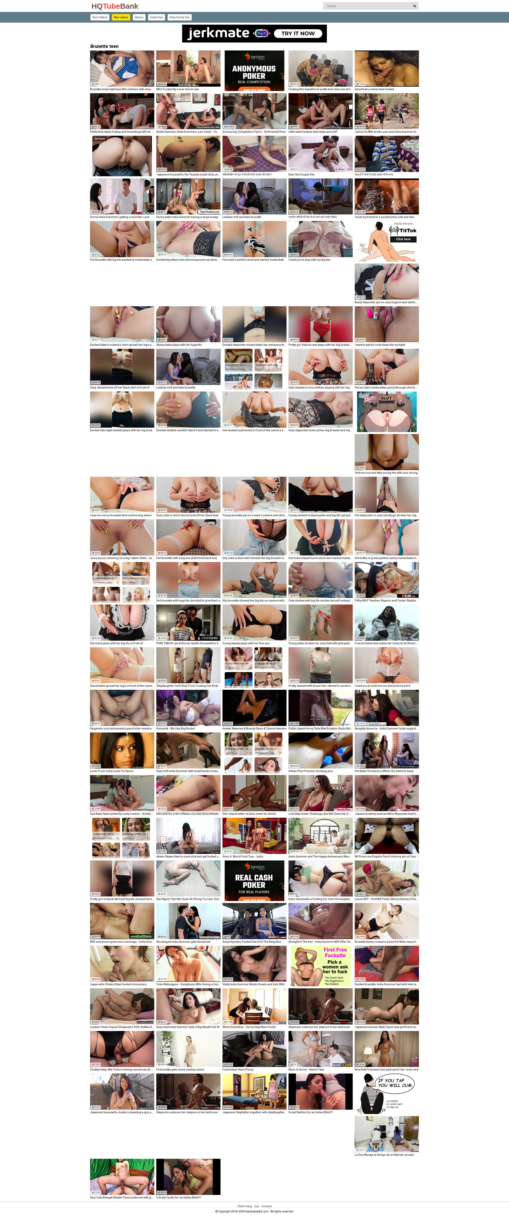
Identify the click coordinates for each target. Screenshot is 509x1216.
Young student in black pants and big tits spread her (320, 515)
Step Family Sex (180, 17)
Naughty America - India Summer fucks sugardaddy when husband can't (387, 728)
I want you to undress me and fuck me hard (382, 685)
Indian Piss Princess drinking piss (310, 771)
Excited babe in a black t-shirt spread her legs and (122, 344)
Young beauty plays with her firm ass (246, 643)
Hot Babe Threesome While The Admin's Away (384, 771)
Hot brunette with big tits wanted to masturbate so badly (122, 259)
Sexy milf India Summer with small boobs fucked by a (188, 771)
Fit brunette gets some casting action (180, 1069)
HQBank (101, 6)
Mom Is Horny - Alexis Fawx (306, 1069)
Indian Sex (156, 17)
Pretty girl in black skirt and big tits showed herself (122, 899)
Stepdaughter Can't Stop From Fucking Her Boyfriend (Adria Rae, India (188, 685)
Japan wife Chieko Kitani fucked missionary (118, 984)
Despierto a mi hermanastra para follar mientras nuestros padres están (122, 728)
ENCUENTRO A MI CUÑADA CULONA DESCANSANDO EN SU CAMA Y (188, 813)
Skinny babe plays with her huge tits (179, 344)
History (139, 17)
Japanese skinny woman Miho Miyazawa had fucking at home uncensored (387, 813)
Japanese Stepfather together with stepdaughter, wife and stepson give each (254, 1112)
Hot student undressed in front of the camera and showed (254, 430)
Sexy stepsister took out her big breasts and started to (320, 430)
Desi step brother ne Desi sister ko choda (249, 813)
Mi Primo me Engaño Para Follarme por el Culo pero (387, 856)
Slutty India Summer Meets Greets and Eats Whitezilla (254, 984)
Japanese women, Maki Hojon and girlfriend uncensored (387, 1027)
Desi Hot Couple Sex (301, 174)
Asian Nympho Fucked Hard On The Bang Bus (251, 941)
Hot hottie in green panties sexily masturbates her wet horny (387, 558)
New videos (121, 17)
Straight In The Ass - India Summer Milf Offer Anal (320, 941)
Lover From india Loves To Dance (111, 771)
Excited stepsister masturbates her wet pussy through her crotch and (254, 344)
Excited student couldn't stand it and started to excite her (188, 430)
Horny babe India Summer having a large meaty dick (188, 217)
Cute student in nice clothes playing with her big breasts (320, 387)
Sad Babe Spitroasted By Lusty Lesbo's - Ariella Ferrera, (122, 813)
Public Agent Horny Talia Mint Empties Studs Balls (320, 728)
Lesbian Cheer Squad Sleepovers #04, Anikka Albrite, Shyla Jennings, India (122, 1027)
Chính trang (244, 1206)
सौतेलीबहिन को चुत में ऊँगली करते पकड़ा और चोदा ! (247, 174)
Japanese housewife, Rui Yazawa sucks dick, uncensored (188, 174)
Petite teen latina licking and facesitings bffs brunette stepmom (122, 131)
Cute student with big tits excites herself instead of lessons (320, 600)
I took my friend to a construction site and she (384, 217)
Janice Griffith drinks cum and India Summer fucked (387, 131)
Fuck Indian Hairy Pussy (238, 1069)
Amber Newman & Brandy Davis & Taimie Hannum (254, 728)
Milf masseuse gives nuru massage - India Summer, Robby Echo (122, 941)
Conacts (266, 1206)
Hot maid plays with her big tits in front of (116, 643)
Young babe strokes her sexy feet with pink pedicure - (320, 643)
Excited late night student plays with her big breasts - (122, 430)
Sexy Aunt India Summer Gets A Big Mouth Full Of (188, 1027)
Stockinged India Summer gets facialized (183, 941)
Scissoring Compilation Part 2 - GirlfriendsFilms (254, 131)
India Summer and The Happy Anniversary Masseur (320, 856)
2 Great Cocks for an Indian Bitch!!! (178, 1197)
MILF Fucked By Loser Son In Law (177, 89)
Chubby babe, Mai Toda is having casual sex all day (122, 1069)
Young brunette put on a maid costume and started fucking (254, 515)
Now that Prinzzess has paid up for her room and (386, 1069)
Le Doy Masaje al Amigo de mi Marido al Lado (384, 1154)
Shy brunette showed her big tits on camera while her (254, 600)
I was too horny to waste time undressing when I (121, 515)
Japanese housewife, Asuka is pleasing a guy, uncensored (122, 1112)
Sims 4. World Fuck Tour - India (242, 856)
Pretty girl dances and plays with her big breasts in (320, 344)
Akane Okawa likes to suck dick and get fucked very (188, 856)
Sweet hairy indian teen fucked (374, 89)
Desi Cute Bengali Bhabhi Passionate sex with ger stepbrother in (122, 1197)
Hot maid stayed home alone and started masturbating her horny (320, 558)
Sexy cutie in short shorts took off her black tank (187, 515)
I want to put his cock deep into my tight (380, 344)
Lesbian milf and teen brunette (241, 217)
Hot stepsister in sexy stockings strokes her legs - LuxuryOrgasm (387, 515)
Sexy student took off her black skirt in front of (120, 387)
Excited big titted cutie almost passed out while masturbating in (188, 259)
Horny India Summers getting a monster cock (119, 217)
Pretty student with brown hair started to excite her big (320, 685)
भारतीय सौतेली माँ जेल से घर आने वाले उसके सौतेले (312, 217)
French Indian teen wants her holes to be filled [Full (387, 643)
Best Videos (99, 17)
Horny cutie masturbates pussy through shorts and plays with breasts (387, 387)
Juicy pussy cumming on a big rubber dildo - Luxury (122, 558)
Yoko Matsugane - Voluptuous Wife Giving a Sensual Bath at (188, 984)
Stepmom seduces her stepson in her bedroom (319, 1027)
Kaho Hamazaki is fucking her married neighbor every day (320, 899)
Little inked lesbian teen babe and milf (312, 131)
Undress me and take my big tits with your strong (386, 472)
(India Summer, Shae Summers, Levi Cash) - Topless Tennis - (188, 131)
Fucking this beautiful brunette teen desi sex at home (320, 89)
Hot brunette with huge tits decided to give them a (188, 600)
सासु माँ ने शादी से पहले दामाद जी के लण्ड (374, 174)
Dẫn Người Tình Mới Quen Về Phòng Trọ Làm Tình (187, 899)
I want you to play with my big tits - (310, 259)
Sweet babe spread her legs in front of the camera (122, 685)
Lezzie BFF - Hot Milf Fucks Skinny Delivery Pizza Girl (387, 899)
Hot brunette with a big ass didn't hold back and (186, 558)
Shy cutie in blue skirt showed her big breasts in (253, 558)
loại (256, 1206)
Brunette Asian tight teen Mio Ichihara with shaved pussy (122, 89)
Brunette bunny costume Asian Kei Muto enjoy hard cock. (387, 941)
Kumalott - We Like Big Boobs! (175, 728)
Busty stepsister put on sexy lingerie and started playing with (387, 302)
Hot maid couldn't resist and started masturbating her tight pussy (254, 259)
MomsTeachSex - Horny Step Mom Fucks (249, 1027)
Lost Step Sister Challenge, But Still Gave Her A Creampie (320, 813)
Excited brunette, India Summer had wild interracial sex (387, 984)
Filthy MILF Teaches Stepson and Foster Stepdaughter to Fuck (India (387, 600)
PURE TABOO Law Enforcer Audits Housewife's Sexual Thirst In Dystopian (188, 643)
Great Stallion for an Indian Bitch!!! (310, 1112)
